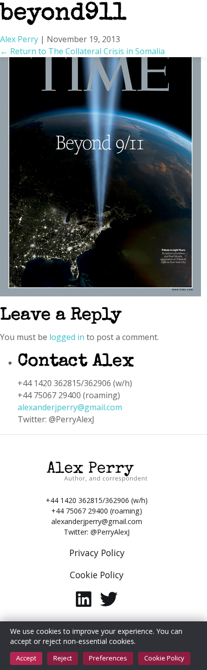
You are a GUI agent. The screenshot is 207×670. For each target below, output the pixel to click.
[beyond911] (100, 164)
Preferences (108, 657)
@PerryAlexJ (110, 532)
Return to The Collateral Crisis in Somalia (82, 51)
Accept (26, 657)
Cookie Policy (164, 657)
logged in (66, 337)
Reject (62, 657)
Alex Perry (19, 39)
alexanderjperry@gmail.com (70, 407)
